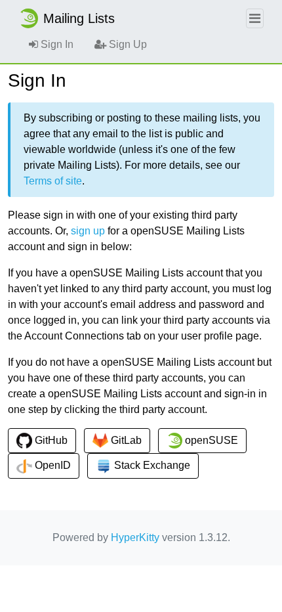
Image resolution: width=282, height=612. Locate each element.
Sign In (55, 44)
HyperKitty (135, 537)
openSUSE (210, 440)
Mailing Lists (79, 18)
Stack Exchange (150, 465)
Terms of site (53, 180)
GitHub (50, 440)
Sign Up (126, 44)
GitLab (125, 440)
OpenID (51, 465)
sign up (88, 230)
